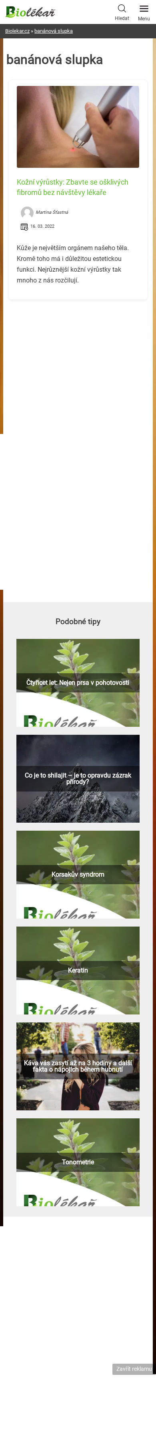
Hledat (122, 18)
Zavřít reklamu (134, 1369)
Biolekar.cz (17, 31)
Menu (144, 19)
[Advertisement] (78, 362)
